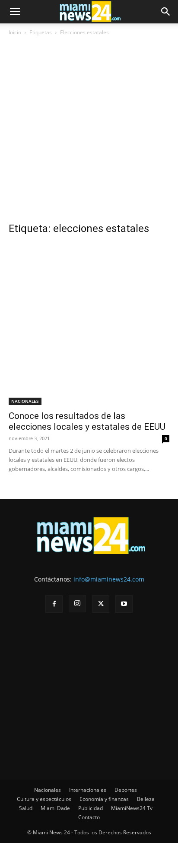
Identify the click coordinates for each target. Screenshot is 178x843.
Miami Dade (55, 808)
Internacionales (87, 790)
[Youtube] (124, 604)
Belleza (146, 799)
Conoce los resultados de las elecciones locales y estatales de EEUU (87, 421)
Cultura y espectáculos (44, 799)
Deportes (125, 790)
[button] (15, 11)
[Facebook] (54, 604)
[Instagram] (77, 603)
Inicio (15, 32)
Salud (25, 808)
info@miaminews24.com (108, 579)
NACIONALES (25, 401)
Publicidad (90, 808)
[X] (100, 604)
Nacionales (47, 790)
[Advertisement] (89, 132)
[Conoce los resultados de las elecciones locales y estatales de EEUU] (89, 324)
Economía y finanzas (104, 799)
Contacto (89, 817)
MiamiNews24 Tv (132, 808)
